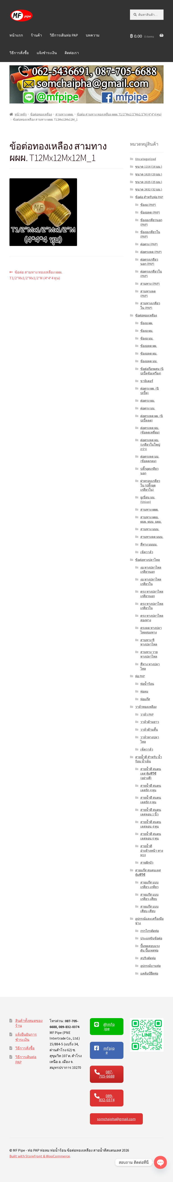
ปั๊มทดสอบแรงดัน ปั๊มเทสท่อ (150, 948)
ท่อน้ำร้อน (147, 684)
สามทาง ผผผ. (64, 114)
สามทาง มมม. (149, 529)
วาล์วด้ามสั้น (149, 730)
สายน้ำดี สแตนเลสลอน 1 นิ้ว (150, 812)
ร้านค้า (36, 35)
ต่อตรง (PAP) (149, 244)
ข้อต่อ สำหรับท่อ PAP (149, 197)
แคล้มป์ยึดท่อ (149, 973)
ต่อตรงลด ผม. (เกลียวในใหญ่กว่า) (150, 444)
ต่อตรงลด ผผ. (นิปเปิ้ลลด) (151, 418)
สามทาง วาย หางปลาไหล (149, 654)
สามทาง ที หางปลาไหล (148, 642)
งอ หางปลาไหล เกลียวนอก (150, 569)
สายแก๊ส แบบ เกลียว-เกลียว (149, 884)
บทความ (93, 35)
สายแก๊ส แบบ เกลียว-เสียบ (149, 897)
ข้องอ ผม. (146, 331)
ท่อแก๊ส (145, 699)
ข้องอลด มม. (148, 361)
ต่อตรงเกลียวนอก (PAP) (149, 261)
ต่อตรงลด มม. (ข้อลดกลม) (149, 458)
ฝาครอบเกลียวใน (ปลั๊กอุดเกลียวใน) (150, 485)
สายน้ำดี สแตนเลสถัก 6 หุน (150, 800)
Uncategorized (145, 159)
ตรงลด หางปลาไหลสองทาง (151, 630)
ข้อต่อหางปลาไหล (147, 560)
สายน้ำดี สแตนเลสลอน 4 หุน (150, 824)
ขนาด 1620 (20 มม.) (148, 174)
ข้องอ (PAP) (148, 205)
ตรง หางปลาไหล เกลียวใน (151, 606)
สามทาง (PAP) (150, 284)
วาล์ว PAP (147, 714)
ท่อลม (144, 691)
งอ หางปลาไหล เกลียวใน (150, 581)
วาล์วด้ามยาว (149, 722)
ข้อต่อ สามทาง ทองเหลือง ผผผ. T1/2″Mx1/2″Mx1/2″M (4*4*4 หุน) (119, 114)
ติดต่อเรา (72, 52)
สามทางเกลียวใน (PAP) (150, 305)
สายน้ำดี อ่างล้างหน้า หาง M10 (151, 850)
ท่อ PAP (140, 676)
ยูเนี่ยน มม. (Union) (147, 499)
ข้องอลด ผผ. (148, 346)
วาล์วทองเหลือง (146, 707)
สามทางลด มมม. (151, 537)
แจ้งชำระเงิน (47, 52)
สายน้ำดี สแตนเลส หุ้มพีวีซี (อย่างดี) (150, 773)
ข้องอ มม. (146, 338)
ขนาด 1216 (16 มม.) (148, 167)
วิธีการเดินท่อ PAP (64, 35)
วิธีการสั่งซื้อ (19, 52)
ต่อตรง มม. (147, 408)
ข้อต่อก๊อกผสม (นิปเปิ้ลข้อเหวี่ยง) (152, 371)
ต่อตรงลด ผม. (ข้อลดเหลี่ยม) (150, 430)
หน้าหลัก (21, 114)
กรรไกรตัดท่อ (149, 931)
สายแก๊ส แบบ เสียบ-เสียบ (149, 908)
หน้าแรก (16, 35)
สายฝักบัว (146, 863)
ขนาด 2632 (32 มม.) (148, 189)
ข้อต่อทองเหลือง (41, 114)
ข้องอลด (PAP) (150, 212)
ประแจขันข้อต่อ (151, 938)
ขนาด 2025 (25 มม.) (148, 182)
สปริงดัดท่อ (148, 958)
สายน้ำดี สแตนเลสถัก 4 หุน (150, 788)
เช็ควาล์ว (146, 552)
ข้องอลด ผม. (148, 353)
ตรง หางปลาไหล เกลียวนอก (151, 594)
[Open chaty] (160, 1162)
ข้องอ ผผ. (146, 323)
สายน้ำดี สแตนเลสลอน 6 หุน (150, 836)
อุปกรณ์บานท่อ (150, 966)
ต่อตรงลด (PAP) (151, 252)
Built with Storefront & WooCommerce (39, 1156)
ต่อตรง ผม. (147, 401)
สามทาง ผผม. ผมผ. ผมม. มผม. (151, 519)
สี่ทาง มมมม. (148, 544)
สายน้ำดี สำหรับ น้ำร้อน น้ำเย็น (148, 759)
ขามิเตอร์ (146, 381)
